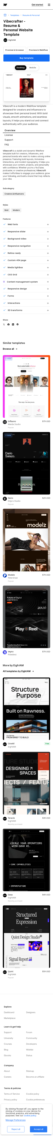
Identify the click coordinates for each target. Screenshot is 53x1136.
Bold (6, 210)
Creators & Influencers (14, 194)
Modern (16, 210)
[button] (49, 4)
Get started (37, 4)
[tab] (26, 130)
